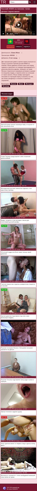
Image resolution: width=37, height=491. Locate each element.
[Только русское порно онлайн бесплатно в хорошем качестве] (2, 2)
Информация (10, 46)
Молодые (29, 84)
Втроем (13, 84)
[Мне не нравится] (26, 41)
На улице (6, 86)
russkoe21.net (15, 487)
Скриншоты (19, 46)
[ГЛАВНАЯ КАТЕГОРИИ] (35, 2)
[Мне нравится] (10, 41)
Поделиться (27, 46)
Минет (21, 84)
